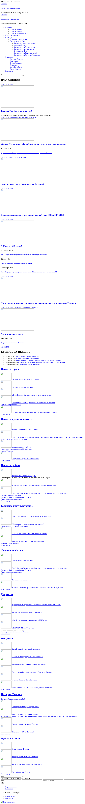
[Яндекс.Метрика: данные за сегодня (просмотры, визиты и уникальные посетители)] (8, 802)
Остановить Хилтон (21, 51)
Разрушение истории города (11, 499)
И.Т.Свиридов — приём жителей (10, 19)
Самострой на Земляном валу (25, 47)
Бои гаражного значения (10, 543)
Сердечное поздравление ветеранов (25, 459)
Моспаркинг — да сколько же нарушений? (28, 524)
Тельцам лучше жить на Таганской (25, 757)
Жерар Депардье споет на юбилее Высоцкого (29, 664)
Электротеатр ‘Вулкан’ (20, 749)
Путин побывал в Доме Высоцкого (25, 680)
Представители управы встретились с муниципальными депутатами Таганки (38, 303)
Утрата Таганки (7, 451)
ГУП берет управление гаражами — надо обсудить (31, 516)
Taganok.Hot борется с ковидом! (16, 111)
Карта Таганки (15, 69)
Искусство (14, 61)
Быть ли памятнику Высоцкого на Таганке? (22, 184)
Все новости (5, 414)
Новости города (16, 31)
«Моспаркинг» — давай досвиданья (14, 526)
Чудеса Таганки (16, 63)
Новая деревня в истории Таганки (25, 724)
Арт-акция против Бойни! (11, 405)
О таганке (9, 57)
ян (38, 307)
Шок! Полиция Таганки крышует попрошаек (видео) (32, 395)
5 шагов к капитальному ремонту (10, 8)
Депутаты (7, 594)
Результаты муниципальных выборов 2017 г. (29, 612)
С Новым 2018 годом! (11, 246)
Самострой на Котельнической (25, 53)
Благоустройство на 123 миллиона (25, 429)
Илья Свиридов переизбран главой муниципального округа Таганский (24, 254)
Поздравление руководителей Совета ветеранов (16, 263)
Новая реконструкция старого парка (25, 707)
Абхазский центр (20, 45)
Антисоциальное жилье (12, 334)
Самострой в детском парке (24, 43)
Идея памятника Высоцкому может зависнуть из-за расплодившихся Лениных (26, 153)
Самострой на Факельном (24, 49)
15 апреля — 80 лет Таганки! (23, 732)
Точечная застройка (17, 41)
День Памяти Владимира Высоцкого (26, 649)
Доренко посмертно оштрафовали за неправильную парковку (35, 412)
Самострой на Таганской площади (27, 55)
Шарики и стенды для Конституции (29, 358)
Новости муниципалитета (19, 33)
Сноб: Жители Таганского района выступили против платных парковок (39, 493)
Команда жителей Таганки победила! (15, 632)
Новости (4, 4)
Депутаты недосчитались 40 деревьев (13, 343)
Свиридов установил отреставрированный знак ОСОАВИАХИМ (32, 215)
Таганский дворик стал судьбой (13, 699)
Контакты (9, 71)
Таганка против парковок (21, 580)
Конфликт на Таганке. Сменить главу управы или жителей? (39, 360)
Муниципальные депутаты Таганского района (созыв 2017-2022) (36, 605)
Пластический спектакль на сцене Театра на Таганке (32, 672)
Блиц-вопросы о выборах (21, 447)
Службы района (16, 67)
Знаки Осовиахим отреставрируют (25, 714)
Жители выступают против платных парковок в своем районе (41, 362)
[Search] (23, 75)
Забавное (13, 65)
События (17, 307)
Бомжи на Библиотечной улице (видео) (16, 497)
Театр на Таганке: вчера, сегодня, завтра (27, 764)
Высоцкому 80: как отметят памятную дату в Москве (32, 688)
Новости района (16, 29)
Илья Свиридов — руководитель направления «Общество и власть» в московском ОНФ (30, 272)
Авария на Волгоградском (11, 495)
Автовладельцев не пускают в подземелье (28, 541)
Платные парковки (12, 35)
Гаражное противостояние (20, 39)
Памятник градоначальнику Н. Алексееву (16, 449)
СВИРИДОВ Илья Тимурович (23, 628)
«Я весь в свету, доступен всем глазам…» (27, 657)
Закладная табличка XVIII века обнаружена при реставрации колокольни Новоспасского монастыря (39, 716)
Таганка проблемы (29, 307)
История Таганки (16, 59)
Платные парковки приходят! (29, 364)
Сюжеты (8, 37)
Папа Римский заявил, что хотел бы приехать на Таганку (33, 403)
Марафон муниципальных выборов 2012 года (29, 620)
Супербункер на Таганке (21, 772)
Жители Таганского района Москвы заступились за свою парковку (33, 144)
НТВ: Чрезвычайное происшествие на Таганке (29, 534)
